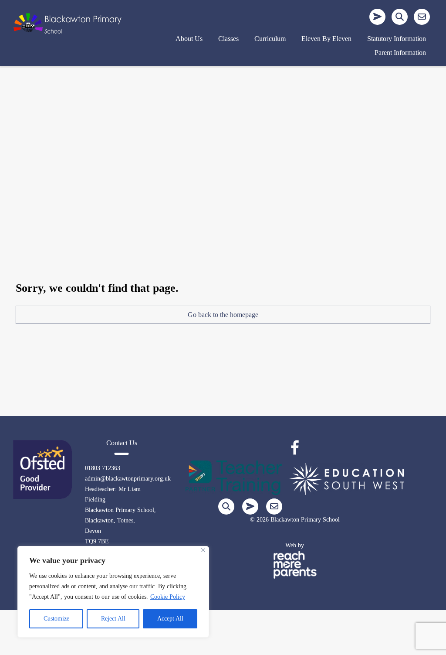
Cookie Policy (167, 597)
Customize (56, 618)
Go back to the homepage (223, 314)
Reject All (113, 618)
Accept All (170, 618)
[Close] (203, 550)
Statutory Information (396, 38)
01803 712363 (102, 468)
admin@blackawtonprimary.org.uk (128, 478)
